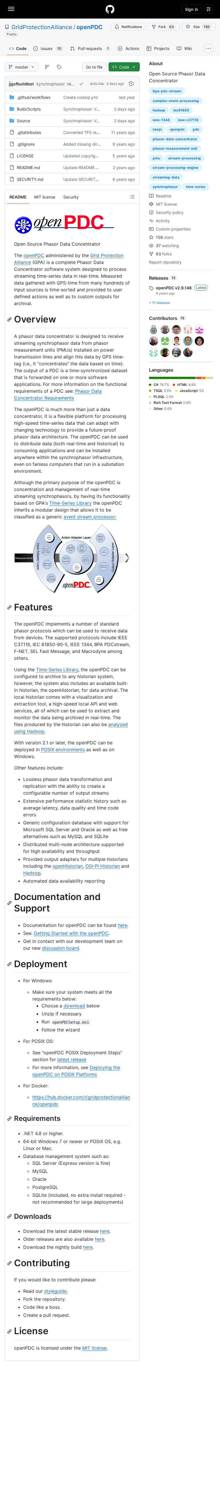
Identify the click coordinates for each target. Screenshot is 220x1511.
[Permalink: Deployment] (10, 964)
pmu (156, 158)
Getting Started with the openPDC (71, 933)
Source (23, 120)
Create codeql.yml (80, 97)
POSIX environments (63, 749)
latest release (71, 1059)
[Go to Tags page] (59, 66)
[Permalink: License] (10, 1331)
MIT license (94, 1348)
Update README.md (82, 167)
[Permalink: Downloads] (10, 1216)
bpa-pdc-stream (167, 91)
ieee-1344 (161, 120)
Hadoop (32, 873)
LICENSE (25, 155)
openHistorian (67, 866)
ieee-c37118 (188, 120)
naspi (157, 129)
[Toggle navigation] (11, 9)
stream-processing (184, 158)
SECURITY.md (30, 179)
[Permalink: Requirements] (10, 1119)
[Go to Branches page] (47, 66)
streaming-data (166, 177)
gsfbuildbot (22, 83)
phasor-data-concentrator (175, 139)
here (122, 925)
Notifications (131, 27)
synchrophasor (165, 187)
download (74, 1006)
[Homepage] (110, 9)
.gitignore (26, 144)
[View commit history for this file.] (131, 84)
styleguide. (56, 1291)
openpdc (177, 129)
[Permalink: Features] (10, 607)
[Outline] (132, 196)
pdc (196, 129)
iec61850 (181, 110)
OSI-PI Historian (102, 866)
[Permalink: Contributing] (10, 1263)
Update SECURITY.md (84, 179)
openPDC (89, 27)
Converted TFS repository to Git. (93, 132)
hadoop (159, 110)
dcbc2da (97, 83)
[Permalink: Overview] (10, 319)
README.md (28, 167)
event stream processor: (90, 517)
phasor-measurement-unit (175, 148)
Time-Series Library (70, 503)
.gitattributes (29, 132)
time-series (195, 187)
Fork (166, 27)
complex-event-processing (176, 101)
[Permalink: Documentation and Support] (10, 903)
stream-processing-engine (175, 167)
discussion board (60, 948)
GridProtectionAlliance (41, 27)
